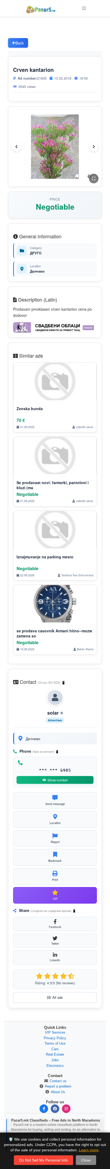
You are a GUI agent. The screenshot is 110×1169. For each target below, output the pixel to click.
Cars (55, 1049)
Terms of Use (55, 1043)
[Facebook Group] (55, 1108)
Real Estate (55, 1054)
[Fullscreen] (94, 178)
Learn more (89, 1150)
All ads (57, 997)
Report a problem (58, 1086)
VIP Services (55, 1032)
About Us (58, 1092)
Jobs (55, 1060)
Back (19, 43)
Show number (58, 780)
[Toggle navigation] (84, 8)
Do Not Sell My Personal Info (43, 1160)
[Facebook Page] (44, 1108)
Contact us (58, 1081)
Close (86, 1160)
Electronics (55, 1066)
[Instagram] (66, 1108)
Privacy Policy (55, 1038)
